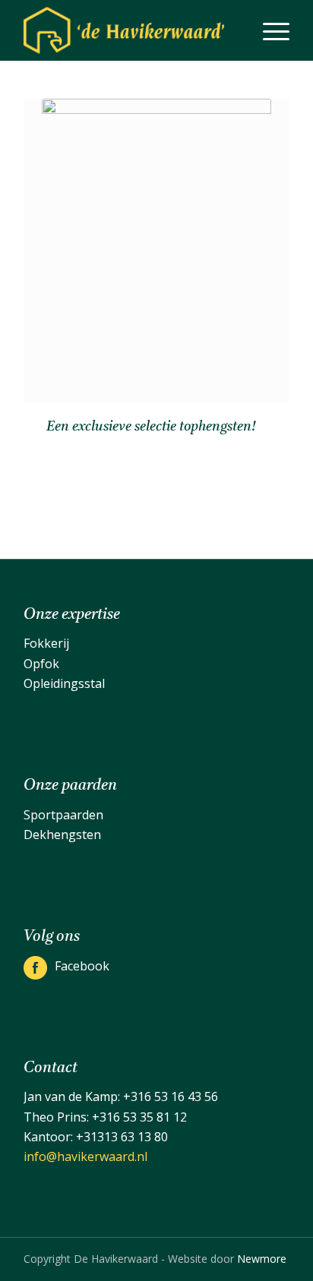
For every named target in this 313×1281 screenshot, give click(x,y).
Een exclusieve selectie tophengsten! (151, 427)
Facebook (82, 966)
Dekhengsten (62, 834)
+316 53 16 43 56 (170, 1096)
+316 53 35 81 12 (139, 1117)
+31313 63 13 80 (122, 1136)
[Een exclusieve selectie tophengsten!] (156, 250)
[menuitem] (268, 30)
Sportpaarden (63, 814)
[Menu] (268, 30)
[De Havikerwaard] (130, 30)
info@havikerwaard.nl (85, 1156)
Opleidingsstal (64, 683)
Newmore (261, 1258)
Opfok (41, 663)
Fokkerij (46, 643)
